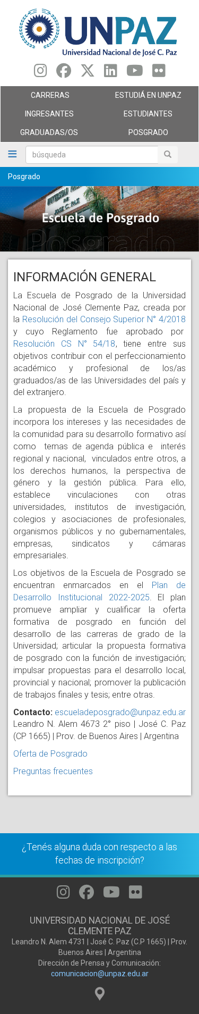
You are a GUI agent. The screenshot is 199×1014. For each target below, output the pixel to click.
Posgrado (24, 176)
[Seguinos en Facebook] (63, 73)
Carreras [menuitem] (35, 98)
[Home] (99, 32)
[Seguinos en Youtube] (134, 73)
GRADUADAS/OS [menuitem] (39, 135)
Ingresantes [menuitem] (37, 116)
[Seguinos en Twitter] (87, 73)
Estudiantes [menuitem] (136, 116)
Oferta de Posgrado (50, 754)
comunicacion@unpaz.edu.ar (100, 973)
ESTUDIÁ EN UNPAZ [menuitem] (140, 98)
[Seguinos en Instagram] (40, 73)
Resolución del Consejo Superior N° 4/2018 (104, 319)
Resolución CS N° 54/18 (64, 344)
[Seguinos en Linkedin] (110, 73)
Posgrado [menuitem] (134, 135)
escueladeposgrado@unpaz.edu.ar (120, 712)
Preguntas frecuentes (53, 771)
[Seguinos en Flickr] (159, 73)
